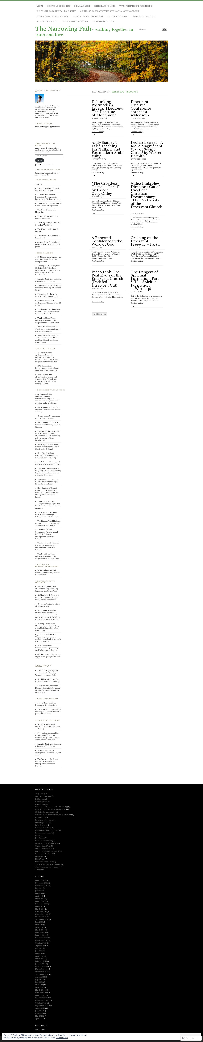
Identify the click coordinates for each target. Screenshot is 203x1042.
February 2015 (41, 961)
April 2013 (39, 1019)
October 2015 (40, 943)
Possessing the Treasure (47, 294)
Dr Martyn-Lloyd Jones (46, 257)
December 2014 (41, 966)
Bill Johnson (40, 799)
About (40, 6)
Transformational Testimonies (136, 6)
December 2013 (41, 998)
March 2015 (39, 959)
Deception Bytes (44, 610)
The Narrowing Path (63, 28)
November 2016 (41, 914)
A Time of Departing (45, 671)
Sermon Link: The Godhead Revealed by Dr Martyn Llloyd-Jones (47, 244)
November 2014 (41, 969)
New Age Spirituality (117, 16)
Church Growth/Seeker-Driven (53, 16)
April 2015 (39, 956)
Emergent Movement (44, 820)
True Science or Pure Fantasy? (47, 867)
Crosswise (41, 604)
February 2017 (41, 912)
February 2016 (41, 933)
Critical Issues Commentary (48, 416)
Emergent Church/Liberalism (88, 16)
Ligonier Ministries (45, 279)
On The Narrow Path (43, 849)
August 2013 (40, 1008)
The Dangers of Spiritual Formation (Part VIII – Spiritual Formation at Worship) (145, 280)
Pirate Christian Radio (46, 501)
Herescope (41, 444)
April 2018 (39, 896)
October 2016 (40, 917)
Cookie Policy (62, 1038)
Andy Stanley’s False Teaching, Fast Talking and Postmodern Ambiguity (108, 149)
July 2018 (38, 888)
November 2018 (41, 886)
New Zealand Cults (44, 375)
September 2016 (41, 919)
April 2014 (39, 987)
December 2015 (41, 938)
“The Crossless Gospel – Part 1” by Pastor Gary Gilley (105, 188)
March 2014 (39, 990)
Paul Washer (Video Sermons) (49, 285)
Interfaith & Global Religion (46, 830)
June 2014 (39, 982)
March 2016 (39, 930)
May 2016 (39, 925)
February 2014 (41, 993)
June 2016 (39, 922)
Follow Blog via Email (45, 144)
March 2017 (39, 909)
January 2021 (40, 880)
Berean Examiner (44, 586)
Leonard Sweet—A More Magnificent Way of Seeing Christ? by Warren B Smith (147, 149)
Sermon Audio (43, 301)
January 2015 (40, 964)
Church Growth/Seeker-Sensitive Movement (53, 815)
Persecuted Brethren (103, 21)
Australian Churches (48, 21)
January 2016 (40, 935)
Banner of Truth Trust (46, 724)
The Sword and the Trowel (48, 543)
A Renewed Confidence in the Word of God (107, 241)
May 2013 (39, 1016)
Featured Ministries (43, 828)
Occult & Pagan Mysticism (45, 843)
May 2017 (39, 906)
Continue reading (98, 133)
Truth (37, 870)
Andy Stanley (40, 794)
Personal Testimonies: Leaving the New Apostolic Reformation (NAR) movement (47, 197)
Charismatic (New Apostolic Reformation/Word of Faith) (109, 11)
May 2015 (39, 953)
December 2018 (41, 883)
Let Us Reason (43, 462)
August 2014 (40, 977)
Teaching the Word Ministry (48, 309)
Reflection (39, 856)
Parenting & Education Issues (47, 851)
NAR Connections (44, 366)
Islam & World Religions (75, 21)
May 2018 (39, 893)
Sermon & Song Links (104, 6)
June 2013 (39, 1013)
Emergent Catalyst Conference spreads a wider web (141, 108)
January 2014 (40, 995)
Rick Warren (40, 859)
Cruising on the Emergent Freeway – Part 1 (145, 241)
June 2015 (39, 951)
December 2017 (41, 904)
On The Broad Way (43, 846)
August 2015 (40, 946)
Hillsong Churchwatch (46, 624)
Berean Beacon (43, 703)
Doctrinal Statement (58, 6)
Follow (39, 160)
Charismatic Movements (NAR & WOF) (51, 807)
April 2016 (39, 927)
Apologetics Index (44, 353)
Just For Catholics (44, 709)
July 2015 (38, 948)
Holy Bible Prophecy (45, 453)
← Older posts (99, 314)
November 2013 (41, 1000)
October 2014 (40, 972)
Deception (39, 817)
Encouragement (41, 823)
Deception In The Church (47, 422)
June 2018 (39, 891)
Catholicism (40, 804)
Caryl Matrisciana (44, 679)
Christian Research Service (48, 407)
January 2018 (40, 901)
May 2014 (39, 985)
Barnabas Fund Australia (46, 570)
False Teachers (41, 825)
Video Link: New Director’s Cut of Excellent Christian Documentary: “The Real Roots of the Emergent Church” (146, 197)
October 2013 (40, 1003)
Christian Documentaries (45, 812)
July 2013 (38, 1011)
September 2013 (41, 1006)
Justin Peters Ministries (46, 635)
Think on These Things (46, 318)
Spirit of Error (43, 654)
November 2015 (41, 940)
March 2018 (39, 899)
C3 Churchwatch (43, 595)
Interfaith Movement (144, 16)
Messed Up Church (45, 479)
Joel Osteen (40, 838)
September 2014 (41, 974)
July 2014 (38, 980)
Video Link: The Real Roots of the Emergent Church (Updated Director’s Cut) (107, 279)
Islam (37, 835)
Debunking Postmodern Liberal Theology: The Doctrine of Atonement (107, 108)
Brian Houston (41, 802)
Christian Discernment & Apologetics (56, 11)
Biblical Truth (82, 6)
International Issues (43, 833)
